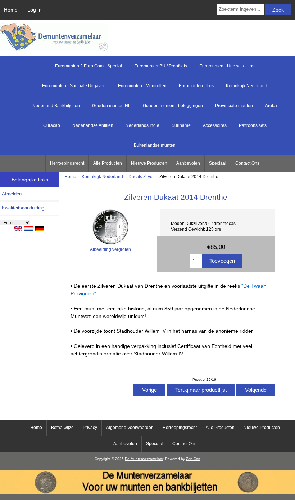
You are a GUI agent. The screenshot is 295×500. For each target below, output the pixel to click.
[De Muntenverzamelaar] (147, 492)
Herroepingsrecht (67, 163)
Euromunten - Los (196, 85)
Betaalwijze (62, 427)
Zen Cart (193, 459)
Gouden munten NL (111, 105)
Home (11, 10)
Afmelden (12, 193)
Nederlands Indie (142, 125)
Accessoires (215, 125)
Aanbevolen (188, 163)
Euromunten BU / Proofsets (160, 65)
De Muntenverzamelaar (144, 459)
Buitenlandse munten (155, 145)
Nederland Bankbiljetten (56, 105)
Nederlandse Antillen (92, 125)
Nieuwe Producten (149, 163)
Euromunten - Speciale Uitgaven (74, 85)
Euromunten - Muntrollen (142, 85)
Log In (34, 10)
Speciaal (217, 163)
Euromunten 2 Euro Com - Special (88, 65)
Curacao (51, 125)
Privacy (90, 427)
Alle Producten (107, 163)
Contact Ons (247, 163)
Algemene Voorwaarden (130, 427)
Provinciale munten (234, 105)
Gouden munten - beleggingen (173, 105)
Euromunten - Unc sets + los (226, 65)
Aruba (271, 105)
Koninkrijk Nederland (102, 176)
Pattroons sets (253, 125)
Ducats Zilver (141, 176)
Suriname (181, 125)
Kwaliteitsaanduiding (23, 208)
